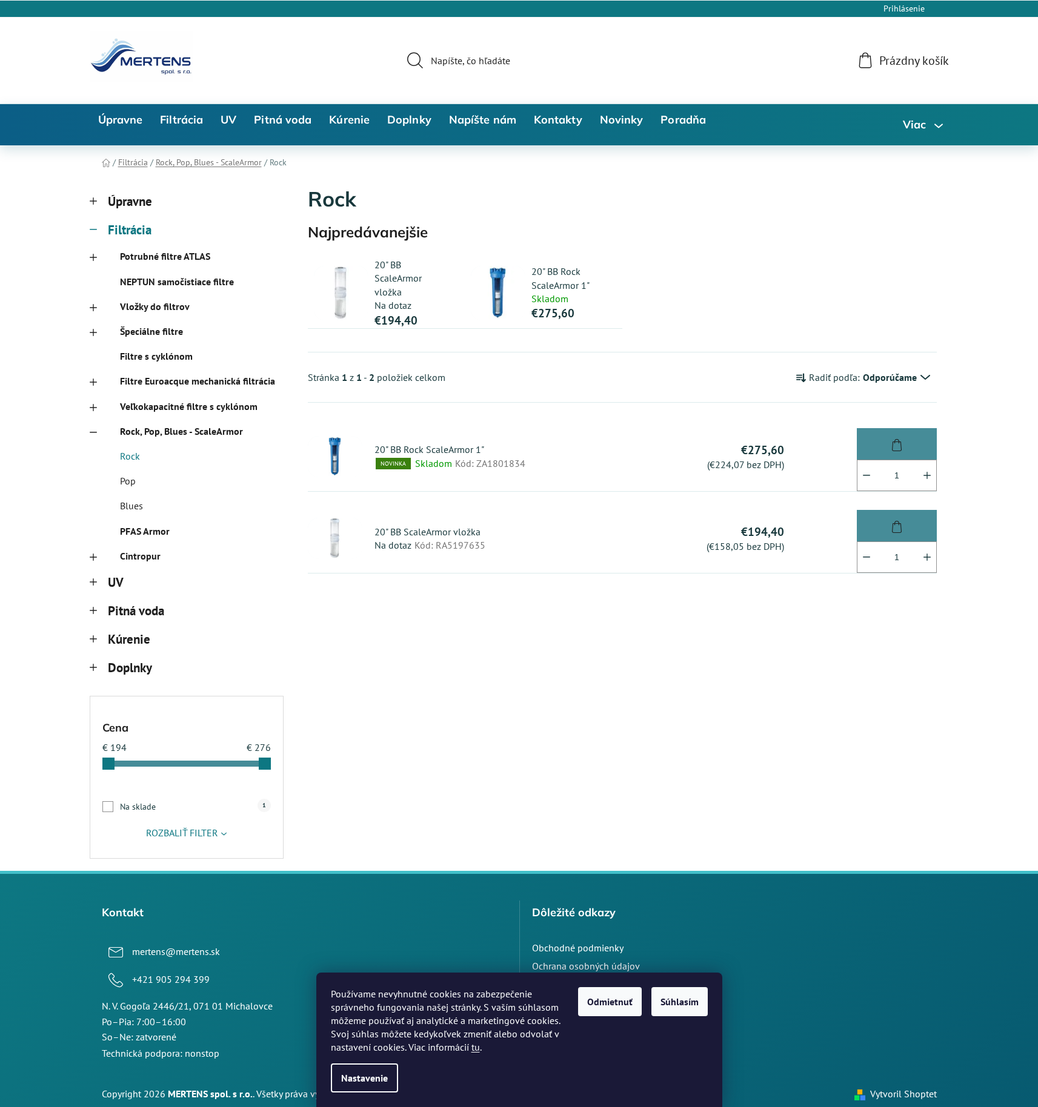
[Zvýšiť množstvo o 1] (927, 475)
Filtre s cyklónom (156, 356)
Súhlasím (679, 1002)
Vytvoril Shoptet (903, 1094)
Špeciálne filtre (151, 331)
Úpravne (130, 201)
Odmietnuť (610, 1002)
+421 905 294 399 (171, 979)
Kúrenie (129, 639)
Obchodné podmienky (578, 948)
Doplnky (130, 667)
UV (116, 582)
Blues (131, 506)
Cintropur (140, 556)
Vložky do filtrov (155, 306)
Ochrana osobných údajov (586, 966)
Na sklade (193, 806)
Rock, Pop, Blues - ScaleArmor (181, 431)
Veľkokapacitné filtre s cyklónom (189, 406)
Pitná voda (136, 611)
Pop (128, 481)
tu (475, 1047)
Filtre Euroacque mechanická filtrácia (197, 381)
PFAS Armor (145, 531)
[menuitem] (120, 120)
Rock (130, 456)
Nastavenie (364, 1078)
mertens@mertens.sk (176, 951)
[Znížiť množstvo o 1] (866, 475)
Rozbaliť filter (182, 833)
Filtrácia (129, 230)
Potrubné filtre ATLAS (165, 256)
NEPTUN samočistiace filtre (177, 282)
